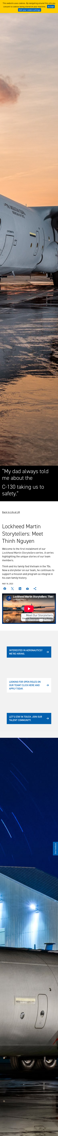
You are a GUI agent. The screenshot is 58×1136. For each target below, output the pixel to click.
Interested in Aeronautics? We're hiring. (25, 652)
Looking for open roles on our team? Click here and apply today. (25, 685)
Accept (51, 6)
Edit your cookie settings (29, 9)
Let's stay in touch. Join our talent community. (25, 718)
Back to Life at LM (11, 512)
